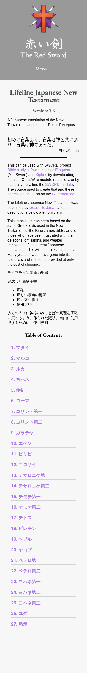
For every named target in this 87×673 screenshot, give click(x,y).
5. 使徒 (18, 390)
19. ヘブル (21, 539)
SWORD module (59, 184)
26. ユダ (19, 613)
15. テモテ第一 (26, 496)
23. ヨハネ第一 (26, 581)
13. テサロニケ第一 (30, 475)
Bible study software (24, 170)
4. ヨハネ (20, 379)
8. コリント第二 (26, 421)
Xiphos (41, 175)
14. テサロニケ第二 (30, 485)
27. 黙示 (19, 624)
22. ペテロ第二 (26, 570)
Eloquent (62, 170)
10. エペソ (21, 443)
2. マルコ (20, 358)
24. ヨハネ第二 (26, 592)
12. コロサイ (23, 464)
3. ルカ (18, 368)
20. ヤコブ (21, 549)
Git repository (63, 194)
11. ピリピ (21, 453)
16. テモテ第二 (26, 506)
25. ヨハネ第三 (26, 602)
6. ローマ (20, 400)
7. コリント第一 (26, 411)
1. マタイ (20, 347)
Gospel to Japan (42, 207)
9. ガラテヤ (22, 432)
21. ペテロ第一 (26, 560)
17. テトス (21, 517)
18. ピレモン (23, 528)
